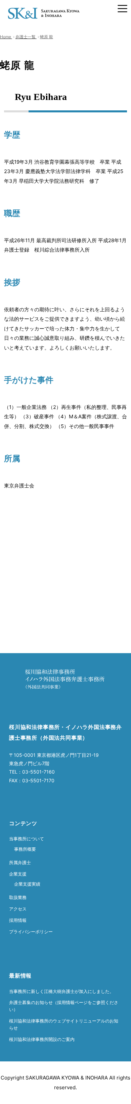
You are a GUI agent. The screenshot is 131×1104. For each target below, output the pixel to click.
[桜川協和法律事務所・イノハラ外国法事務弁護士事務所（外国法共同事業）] (43, 8)
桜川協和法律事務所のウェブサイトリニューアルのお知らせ (63, 1024)
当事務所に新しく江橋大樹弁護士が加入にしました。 (61, 991)
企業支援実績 (27, 884)
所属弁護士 (20, 862)
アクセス (18, 908)
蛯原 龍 (46, 36)
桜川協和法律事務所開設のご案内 (42, 1039)
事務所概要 (25, 849)
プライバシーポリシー (31, 931)
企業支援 (18, 874)
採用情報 (18, 920)
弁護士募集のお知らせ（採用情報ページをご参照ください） (63, 1006)
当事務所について (26, 838)
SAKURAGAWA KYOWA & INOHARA (67, 1077)
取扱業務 (18, 897)
